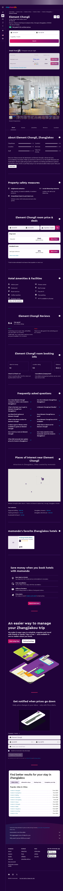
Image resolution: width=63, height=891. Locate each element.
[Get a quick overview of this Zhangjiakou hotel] (60, 137)
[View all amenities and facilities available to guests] (60, 278)
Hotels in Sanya (14, 802)
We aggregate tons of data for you (20, 835)
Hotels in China (27, 11)
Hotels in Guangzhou (15, 792)
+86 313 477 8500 (14, 25)
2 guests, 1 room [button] (15, 36)
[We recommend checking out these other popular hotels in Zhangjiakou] (60, 531)
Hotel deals (11, 11)
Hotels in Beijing (14, 795)
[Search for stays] (3, 15)
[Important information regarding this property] (60, 355)
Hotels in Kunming (15, 811)
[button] (3, 7)
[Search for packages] (3, 22)
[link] (34, 603)
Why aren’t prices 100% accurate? (20, 838)
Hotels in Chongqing (15, 799)
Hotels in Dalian (14, 806)
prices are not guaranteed (44, 827)
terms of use (29, 758)
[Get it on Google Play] (51, 852)
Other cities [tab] (14, 782)
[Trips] (3, 30)
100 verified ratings (25, 27)
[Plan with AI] (3, 26)
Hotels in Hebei (36, 11)
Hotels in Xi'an (14, 813)
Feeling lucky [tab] (37, 782)
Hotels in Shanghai (15, 790)
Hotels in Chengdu (15, 804)
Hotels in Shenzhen (15, 797)
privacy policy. (37, 758)
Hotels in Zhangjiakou (47, 11)
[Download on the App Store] (51, 855)
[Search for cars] (3, 19)
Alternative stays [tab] (26, 782)
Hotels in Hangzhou (15, 808)
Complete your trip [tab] (50, 782)
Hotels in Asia (19, 11)
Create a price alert (31, 596)
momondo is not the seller (18, 832)
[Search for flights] (3, 12)
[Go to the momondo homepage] (11, 7)
